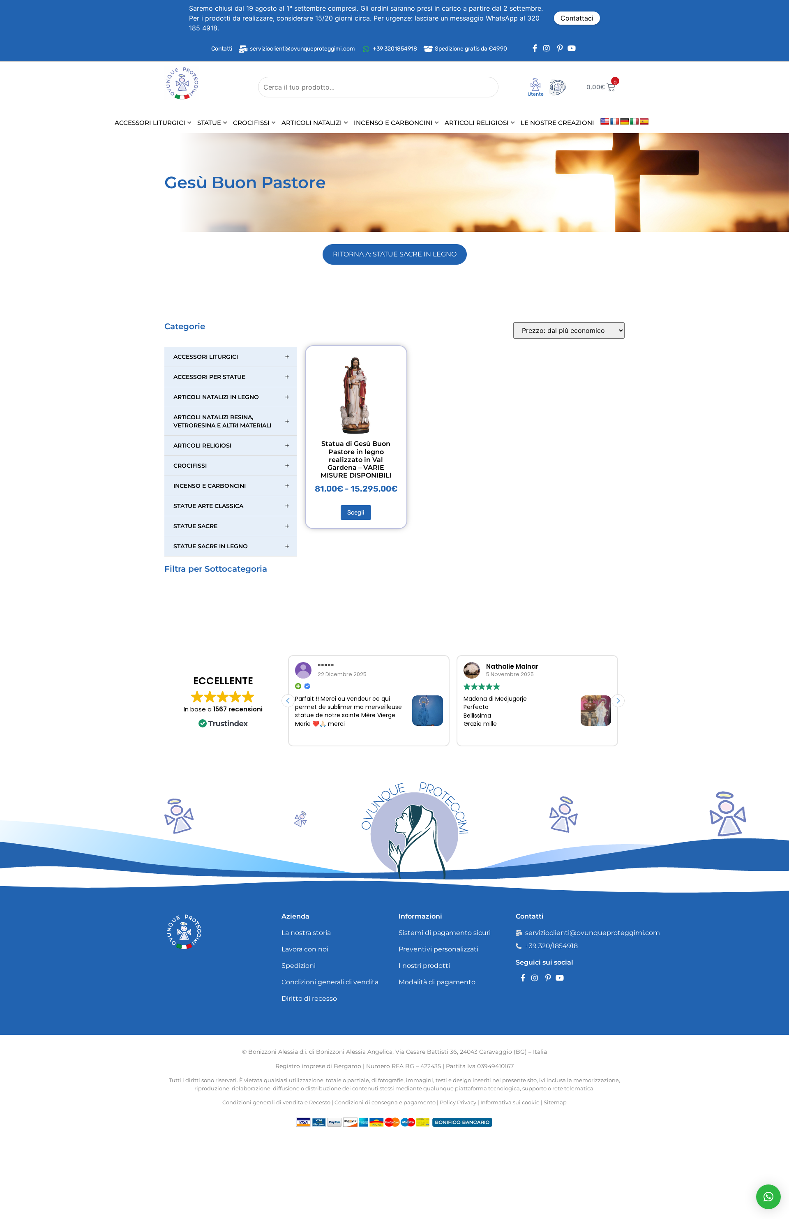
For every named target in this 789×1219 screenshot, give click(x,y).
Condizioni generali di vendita (329, 982)
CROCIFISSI (251, 123)
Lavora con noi (304, 949)
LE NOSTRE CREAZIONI (557, 123)
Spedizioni (298, 966)
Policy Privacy (458, 1102)
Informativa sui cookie (510, 1102)
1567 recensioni (238, 709)
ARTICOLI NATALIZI (311, 123)
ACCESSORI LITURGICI (150, 123)
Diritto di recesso (309, 998)
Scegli (356, 512)
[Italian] (634, 122)
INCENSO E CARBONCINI (393, 123)
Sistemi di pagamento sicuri (445, 933)
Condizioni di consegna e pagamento (385, 1102)
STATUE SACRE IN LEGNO (231, 546)
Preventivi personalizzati (438, 949)
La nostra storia (306, 933)
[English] (604, 122)
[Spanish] (644, 122)
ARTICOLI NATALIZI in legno (231, 397)
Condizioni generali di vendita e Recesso (276, 1102)
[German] (624, 122)
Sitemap (555, 1102)
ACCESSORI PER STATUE (231, 377)
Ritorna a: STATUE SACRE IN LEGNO (395, 254)
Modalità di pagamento (437, 982)
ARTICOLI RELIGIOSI (477, 123)
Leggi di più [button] (492, 735)
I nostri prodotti (424, 966)
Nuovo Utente (530, 96)
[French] (614, 122)
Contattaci (577, 18)
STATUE (209, 123)
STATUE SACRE (231, 526)
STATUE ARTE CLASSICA (231, 506)
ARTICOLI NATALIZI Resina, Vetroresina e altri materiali (231, 421)
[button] (618, 701)
